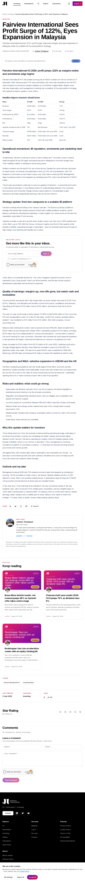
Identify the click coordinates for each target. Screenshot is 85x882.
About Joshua (7, 855)
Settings (10, 877)
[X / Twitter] (22, 813)
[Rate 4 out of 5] (75, 712)
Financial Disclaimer (67, 841)
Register (34, 826)
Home (4, 14)
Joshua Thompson (42, 51)
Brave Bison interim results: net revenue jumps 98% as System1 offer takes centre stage (20, 598)
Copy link (36, 506)
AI (38, 3)
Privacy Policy (65, 826)
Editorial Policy (7, 859)
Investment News (28, 682)
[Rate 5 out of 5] (80, 712)
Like (51, 697)
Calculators (56, 3)
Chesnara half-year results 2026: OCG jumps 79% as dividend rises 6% (63, 598)
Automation (6, 830)
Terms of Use (65, 833)
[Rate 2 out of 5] (65, 712)
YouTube (29, 536)
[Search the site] (69, 3)
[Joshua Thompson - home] (4, 3)
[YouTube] (28, 813)
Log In (76, 4)
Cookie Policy (65, 830)
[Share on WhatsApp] (21, 506)
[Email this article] (26, 506)
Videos (45, 3)
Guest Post (6, 845)
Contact (8, 813)
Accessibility (65, 837)
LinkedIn (19, 536)
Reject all (20, 877)
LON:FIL (76, 61)
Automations (28, 3)
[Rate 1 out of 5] (60, 712)
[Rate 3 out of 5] (70, 712)
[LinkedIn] (17, 813)
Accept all (32, 877)
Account (34, 833)
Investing (16, 3)
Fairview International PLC (12, 682)
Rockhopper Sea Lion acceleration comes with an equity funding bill (22, 650)
